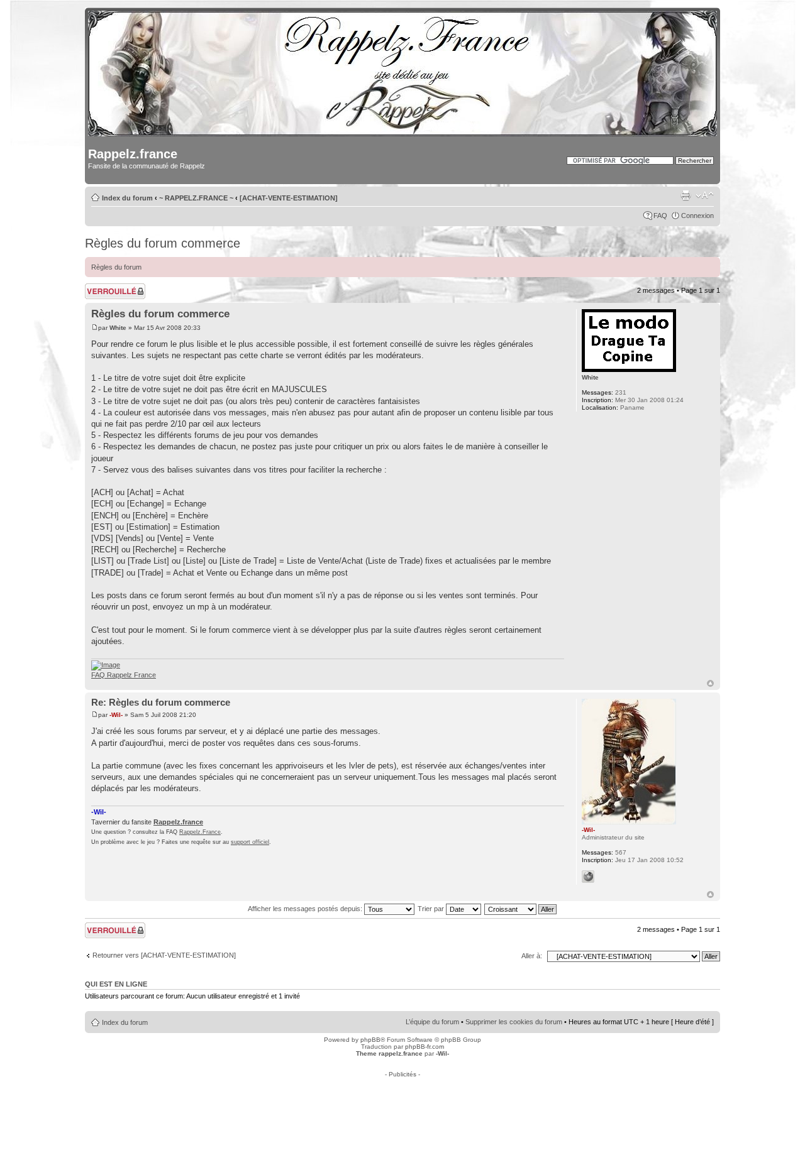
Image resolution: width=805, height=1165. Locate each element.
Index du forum (127, 198)
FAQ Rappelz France (123, 675)
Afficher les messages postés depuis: (306, 908)
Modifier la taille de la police (705, 195)
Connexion (697, 215)
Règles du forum (116, 267)
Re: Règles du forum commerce (160, 702)
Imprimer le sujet (685, 195)
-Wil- (116, 714)
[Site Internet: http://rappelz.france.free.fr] (588, 876)
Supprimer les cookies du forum (513, 1022)
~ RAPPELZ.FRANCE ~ (196, 198)
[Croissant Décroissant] (521, 908)
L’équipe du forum (432, 1022)
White (117, 327)
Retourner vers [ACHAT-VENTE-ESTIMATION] (164, 955)
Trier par (432, 908)
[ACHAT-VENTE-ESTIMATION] (289, 198)
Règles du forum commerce (162, 243)
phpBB (370, 1039)
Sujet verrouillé (107, 287)
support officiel (250, 842)
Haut (710, 683)
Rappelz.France (200, 832)
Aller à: (531, 956)
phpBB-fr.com (424, 1046)
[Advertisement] (402, 1106)
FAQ (660, 215)
